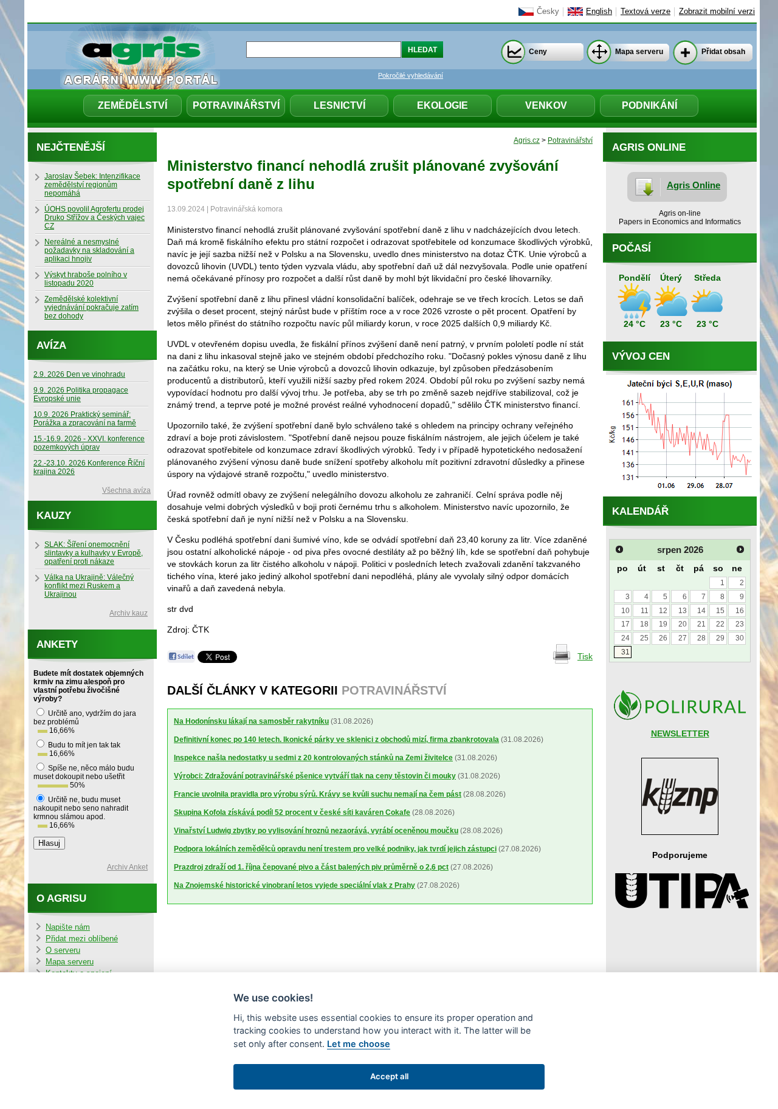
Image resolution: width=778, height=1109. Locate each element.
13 (682, 610)
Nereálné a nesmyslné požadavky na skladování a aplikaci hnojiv (89, 250)
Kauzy (53, 515)
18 (644, 624)
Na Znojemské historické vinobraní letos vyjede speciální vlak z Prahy (294, 885)
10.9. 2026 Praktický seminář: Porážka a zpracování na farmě (84, 418)
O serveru (63, 950)
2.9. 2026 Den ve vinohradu (79, 374)
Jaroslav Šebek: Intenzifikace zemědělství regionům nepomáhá (92, 184)
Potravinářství (236, 105)
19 (663, 624)
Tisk (585, 656)
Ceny (538, 51)
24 (625, 638)
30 (739, 638)
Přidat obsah (723, 51)
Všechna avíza (126, 490)
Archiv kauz (128, 613)
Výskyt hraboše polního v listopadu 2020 (85, 278)
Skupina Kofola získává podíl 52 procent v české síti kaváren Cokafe (292, 812)
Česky (548, 11)
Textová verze (645, 11)
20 (682, 624)
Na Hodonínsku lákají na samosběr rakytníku (251, 721)
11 (645, 610)
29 (720, 638)
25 (644, 638)
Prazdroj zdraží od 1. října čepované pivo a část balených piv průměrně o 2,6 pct (311, 867)
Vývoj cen (641, 356)
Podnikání (649, 105)
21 (701, 624)
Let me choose (358, 1044)
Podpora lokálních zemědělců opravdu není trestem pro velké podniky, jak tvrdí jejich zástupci (335, 849)
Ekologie (442, 105)
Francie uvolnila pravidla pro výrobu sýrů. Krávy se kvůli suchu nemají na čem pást (317, 794)
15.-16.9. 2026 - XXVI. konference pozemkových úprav (89, 442)
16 (739, 610)
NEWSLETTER (680, 733)
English (599, 11)
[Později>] (740, 549)
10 (625, 610)
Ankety (57, 644)
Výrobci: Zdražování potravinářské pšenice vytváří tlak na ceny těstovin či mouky (315, 776)
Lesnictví (339, 105)
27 (682, 638)
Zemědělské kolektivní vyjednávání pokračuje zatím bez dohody (91, 307)
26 (663, 638)
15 (720, 610)
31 (625, 652)
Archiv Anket (127, 867)
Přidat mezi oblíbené (82, 939)
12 (663, 610)
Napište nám (68, 927)
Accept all (389, 1076)
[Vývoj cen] (680, 493)
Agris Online (693, 185)
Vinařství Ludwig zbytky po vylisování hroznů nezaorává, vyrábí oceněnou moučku (316, 830)
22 (720, 624)
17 (625, 624)
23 (739, 624)
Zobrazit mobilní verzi (717, 11)
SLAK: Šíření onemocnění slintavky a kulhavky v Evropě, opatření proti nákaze (93, 553)
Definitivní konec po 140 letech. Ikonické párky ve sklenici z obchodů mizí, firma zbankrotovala (336, 739)
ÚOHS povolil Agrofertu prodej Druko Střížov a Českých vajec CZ (94, 217)
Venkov (546, 105)
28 (701, 638)
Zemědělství (132, 105)
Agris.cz (527, 140)
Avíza (51, 345)
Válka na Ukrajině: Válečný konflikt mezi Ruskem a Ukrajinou (89, 586)
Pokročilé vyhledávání (410, 75)
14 (701, 610)
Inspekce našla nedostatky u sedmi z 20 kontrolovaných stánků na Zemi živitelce (313, 758)
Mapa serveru (639, 51)
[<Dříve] (619, 549)
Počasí (631, 248)
